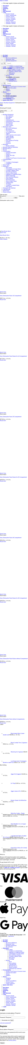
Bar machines (9, 116)
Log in (12, 1020)
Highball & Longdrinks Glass (16, 67)
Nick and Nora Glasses (15, 70)
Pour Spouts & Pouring (12, 140)
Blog (4, 9)
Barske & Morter (10, 146)
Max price (21, 196)
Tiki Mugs (11, 74)
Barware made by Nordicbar (10, 147)
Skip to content (4, 0)
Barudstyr (5, 144)
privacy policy (12, 1040)
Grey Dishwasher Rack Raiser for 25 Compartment (13, 477)
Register (2, 1043)
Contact (5, 7)
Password (5, 1017)
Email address (6, 1029)
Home (1, 102)
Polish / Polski (10, 20)
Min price (2, 196)
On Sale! (5, 940)
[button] (4, 67)
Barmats (8, 118)
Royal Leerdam (7, 192)
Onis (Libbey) (12, 78)
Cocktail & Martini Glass (15, 71)
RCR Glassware (10, 179)
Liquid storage (10, 136)
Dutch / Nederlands (11, 15)
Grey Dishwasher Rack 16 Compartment (10, 295)
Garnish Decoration (11, 88)
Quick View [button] (3, 232)
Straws (8, 156)
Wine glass (12, 73)
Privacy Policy (10, 97)
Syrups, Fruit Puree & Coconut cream (16, 86)
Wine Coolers (9, 125)
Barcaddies (9, 117)
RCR (10, 77)
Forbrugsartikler (7, 159)
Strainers (8, 143)
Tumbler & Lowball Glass (15, 66)
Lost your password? (5, 1023)
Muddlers (8, 139)
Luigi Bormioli (12, 79)
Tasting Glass (9, 182)
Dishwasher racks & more (13, 121)
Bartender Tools (10, 59)
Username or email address (10, 1013)
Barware (5, 941)
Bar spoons (9, 129)
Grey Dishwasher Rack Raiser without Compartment (14, 658)
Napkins (8, 154)
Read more (3, 299)
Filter (16, 197)
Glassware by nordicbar (9, 188)
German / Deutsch (11, 19)
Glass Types (6, 165)
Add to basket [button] (3, 239)
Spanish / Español (11, 22)
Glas (4, 160)
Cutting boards (10, 120)
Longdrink (8, 163)
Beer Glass (9, 167)
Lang (4, 12)
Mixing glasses (10, 137)
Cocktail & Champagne (12, 162)
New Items (6, 5)
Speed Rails (9, 124)
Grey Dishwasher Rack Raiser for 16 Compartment (13, 356)
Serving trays (9, 122)
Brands (8, 75)
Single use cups (10, 155)
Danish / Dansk (10, 14)
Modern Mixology (10, 175)
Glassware (6, 166)
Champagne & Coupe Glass (16, 69)
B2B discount (7, 11)
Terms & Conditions (11, 96)
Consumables (7, 85)
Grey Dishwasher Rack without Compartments (12, 719)
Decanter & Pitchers (11, 171)
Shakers (8, 141)
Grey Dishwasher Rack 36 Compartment (10, 537)
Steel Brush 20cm (4, 235)
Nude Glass (6, 190)
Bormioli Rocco (13, 81)
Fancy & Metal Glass (11, 173)
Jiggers (8, 133)
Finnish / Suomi (10, 16)
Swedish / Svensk (10, 23)
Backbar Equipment (11, 60)
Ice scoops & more (11, 132)
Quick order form (8, 100)
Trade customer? (10, 98)
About (4, 976)
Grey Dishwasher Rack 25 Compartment (10, 416)
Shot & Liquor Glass (11, 181)
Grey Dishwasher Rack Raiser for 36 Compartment (13, 598)
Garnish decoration (11, 152)
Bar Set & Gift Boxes (11, 58)
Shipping (5, 8)
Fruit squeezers (10, 131)
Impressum (11, 936)
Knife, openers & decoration (13, 135)
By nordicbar (9, 947)
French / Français (10, 18)
